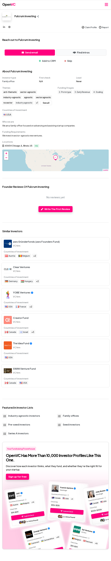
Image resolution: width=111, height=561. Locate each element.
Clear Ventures (21, 267)
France (23, 306)
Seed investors (71, 424)
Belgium (26, 255)
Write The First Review (57, 209)
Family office (8, 81)
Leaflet (105, 170)
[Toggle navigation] (106, 4)
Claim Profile (91, 27)
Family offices (71, 415)
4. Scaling (98, 92)
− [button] (6, 157)
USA (8, 114)
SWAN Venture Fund (24, 368)
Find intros (83, 52)
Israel (25, 332)
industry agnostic (24, 102)
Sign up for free (17, 476)
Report (105, 27)
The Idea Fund (21, 343)
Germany (13, 281)
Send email (31, 52)
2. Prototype (65, 92)
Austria (12, 255)
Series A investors (18, 433)
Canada (12, 332)
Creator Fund (20, 317)
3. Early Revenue (82, 92)
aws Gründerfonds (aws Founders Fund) (36, 241)
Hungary (29, 281)
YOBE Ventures (21, 292)
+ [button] (6, 153)
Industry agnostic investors (24, 415)
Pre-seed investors (19, 424)
